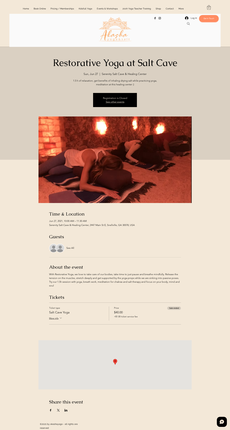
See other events (115, 101)
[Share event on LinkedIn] (65, 410)
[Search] (188, 23)
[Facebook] (155, 18)
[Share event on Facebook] (50, 410)
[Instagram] (159, 18)
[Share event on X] (58, 410)
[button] (209, 7)
